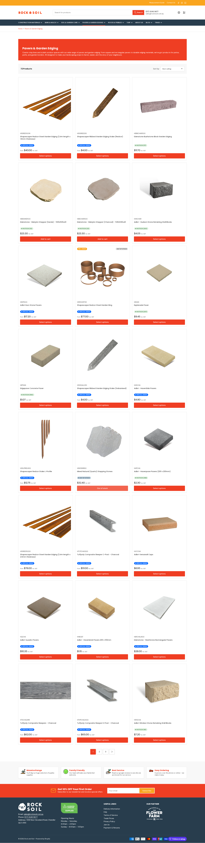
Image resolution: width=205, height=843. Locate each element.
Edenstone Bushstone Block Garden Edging (153, 136)
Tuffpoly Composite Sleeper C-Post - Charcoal (98, 554)
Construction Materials (29, 22)
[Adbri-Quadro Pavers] (45, 607)
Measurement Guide (156, 3)
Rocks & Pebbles (115, 22)
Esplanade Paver (141, 305)
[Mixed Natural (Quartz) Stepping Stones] (102, 439)
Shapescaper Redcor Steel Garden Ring (94, 305)
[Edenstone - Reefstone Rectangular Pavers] (159, 607)
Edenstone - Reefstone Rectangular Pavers (153, 640)
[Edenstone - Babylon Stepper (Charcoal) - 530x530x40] (102, 190)
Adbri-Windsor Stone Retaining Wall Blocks (152, 723)
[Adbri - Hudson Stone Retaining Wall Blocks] (159, 190)
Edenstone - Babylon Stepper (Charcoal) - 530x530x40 (101, 222)
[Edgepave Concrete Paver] (45, 356)
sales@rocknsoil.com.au (33, 814)
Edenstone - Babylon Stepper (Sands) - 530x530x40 (43, 222)
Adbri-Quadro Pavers (29, 640)
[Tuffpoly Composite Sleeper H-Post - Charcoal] (102, 691)
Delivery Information (112, 809)
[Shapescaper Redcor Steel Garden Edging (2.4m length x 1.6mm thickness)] (45, 104)
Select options (45, 156)
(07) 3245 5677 (31, 817)
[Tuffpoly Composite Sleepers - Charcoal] (45, 691)
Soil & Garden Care (69, 22)
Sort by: (156, 69)
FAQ (105, 812)
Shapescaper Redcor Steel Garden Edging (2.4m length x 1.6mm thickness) (45, 137)
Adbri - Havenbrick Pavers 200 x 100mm (94, 640)
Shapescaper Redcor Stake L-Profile (36, 471)
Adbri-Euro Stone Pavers (31, 305)
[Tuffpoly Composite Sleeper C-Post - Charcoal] (102, 522)
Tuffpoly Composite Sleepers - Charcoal (38, 723)
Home (20, 29)
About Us (139, 22)
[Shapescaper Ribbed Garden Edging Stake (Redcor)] (102, 104)
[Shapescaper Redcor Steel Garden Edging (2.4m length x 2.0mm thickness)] (45, 522)
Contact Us (171, 3)
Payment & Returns (112, 828)
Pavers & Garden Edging (92, 22)
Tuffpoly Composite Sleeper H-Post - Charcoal (98, 723)
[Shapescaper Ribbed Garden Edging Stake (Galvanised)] (102, 356)
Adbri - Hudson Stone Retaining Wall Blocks (153, 222)
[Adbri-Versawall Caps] (159, 522)
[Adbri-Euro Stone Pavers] (45, 273)
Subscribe (146, 791)
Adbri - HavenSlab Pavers (145, 388)
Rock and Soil (29, 839)
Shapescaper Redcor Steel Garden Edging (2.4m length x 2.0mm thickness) (45, 555)
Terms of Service (111, 815)
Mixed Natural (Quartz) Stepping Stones (94, 471)
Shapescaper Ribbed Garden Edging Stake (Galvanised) (102, 388)
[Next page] (111, 751)
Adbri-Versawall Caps (143, 554)
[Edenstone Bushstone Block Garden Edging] (159, 104)
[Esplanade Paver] (159, 273)
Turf (128, 22)
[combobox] (98, 12)
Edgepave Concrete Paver (32, 388)
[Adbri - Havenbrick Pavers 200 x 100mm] (102, 607)
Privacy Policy (109, 821)
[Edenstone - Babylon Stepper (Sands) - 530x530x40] (45, 190)
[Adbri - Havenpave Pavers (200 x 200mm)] (159, 439)
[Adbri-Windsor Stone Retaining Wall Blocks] (159, 691)
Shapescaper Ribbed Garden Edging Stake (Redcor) (100, 136)
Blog (148, 22)
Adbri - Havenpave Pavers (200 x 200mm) (152, 471)
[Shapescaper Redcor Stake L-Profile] (45, 439)
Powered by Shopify (43, 839)
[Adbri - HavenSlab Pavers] (159, 356)
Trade (157, 22)
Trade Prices (109, 818)
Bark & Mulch (50, 22)
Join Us (106, 825)
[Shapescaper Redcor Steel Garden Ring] (102, 273)
